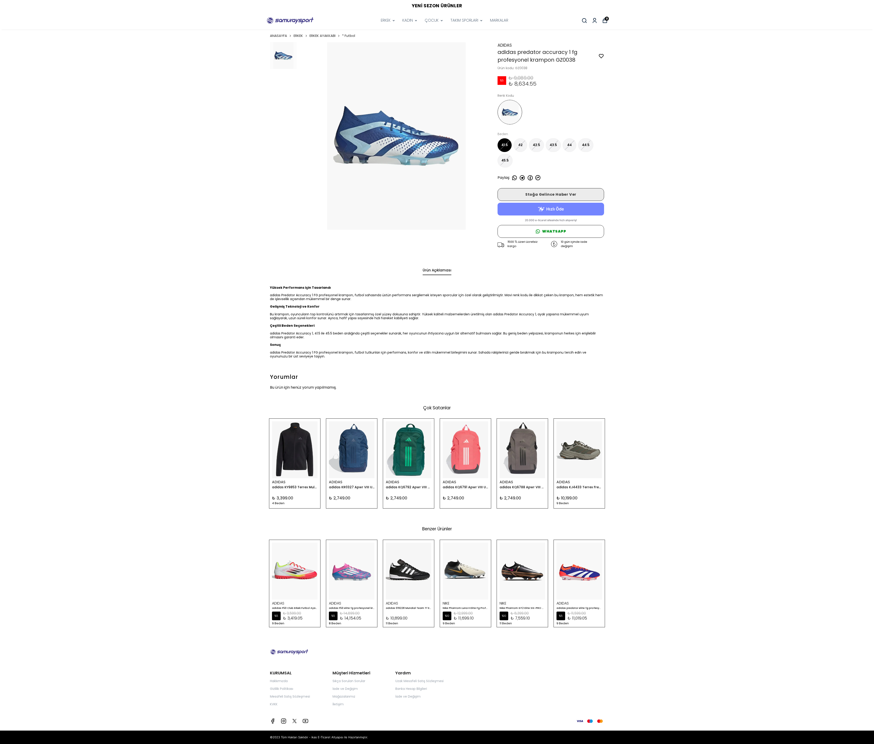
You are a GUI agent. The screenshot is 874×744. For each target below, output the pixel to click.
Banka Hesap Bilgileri (411, 688)
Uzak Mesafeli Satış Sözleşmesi (419, 681)
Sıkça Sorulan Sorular (349, 681)
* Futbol (348, 35)
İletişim (338, 704)
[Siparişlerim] (594, 20)
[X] (294, 721)
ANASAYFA (278, 35)
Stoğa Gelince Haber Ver (550, 194)
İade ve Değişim (345, 688)
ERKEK (386, 20)
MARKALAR (499, 20)
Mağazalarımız (344, 696)
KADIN (407, 20)
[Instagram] (283, 721)
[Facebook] (272, 721)
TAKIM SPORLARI (464, 20)
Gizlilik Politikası (281, 688)
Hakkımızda (279, 681)
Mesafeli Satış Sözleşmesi (290, 696)
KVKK (273, 704)
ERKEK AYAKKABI (322, 35)
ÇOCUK (432, 20)
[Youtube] (305, 721)
